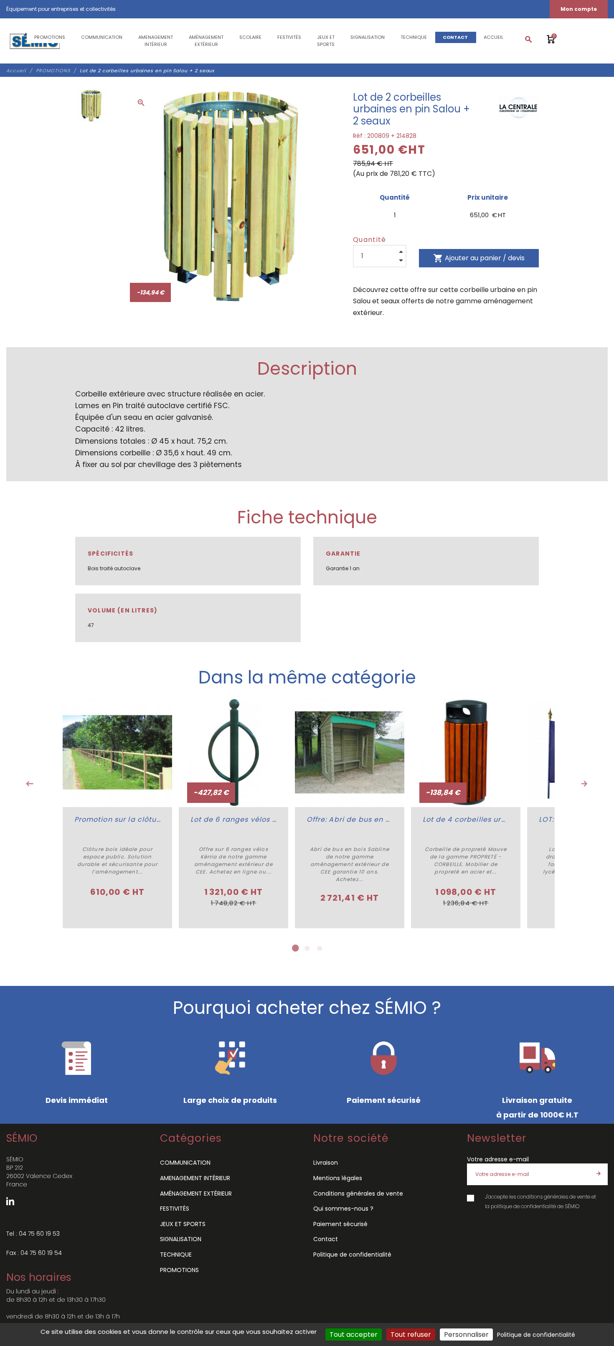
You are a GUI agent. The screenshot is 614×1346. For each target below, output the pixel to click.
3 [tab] (319, 948)
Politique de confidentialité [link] (536, 1335)
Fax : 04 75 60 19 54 (34, 1253)
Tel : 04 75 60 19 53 (33, 1233)
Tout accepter (354, 1334)
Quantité (369, 239)
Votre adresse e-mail (498, 1159)
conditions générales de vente (553, 1196)
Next (584, 783)
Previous (30, 783)
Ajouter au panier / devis (479, 258)
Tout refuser (411, 1334)
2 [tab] (307, 948)
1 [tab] (294, 948)
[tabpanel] (117, 813)
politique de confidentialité (523, 1206)
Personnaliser (466, 1334)
